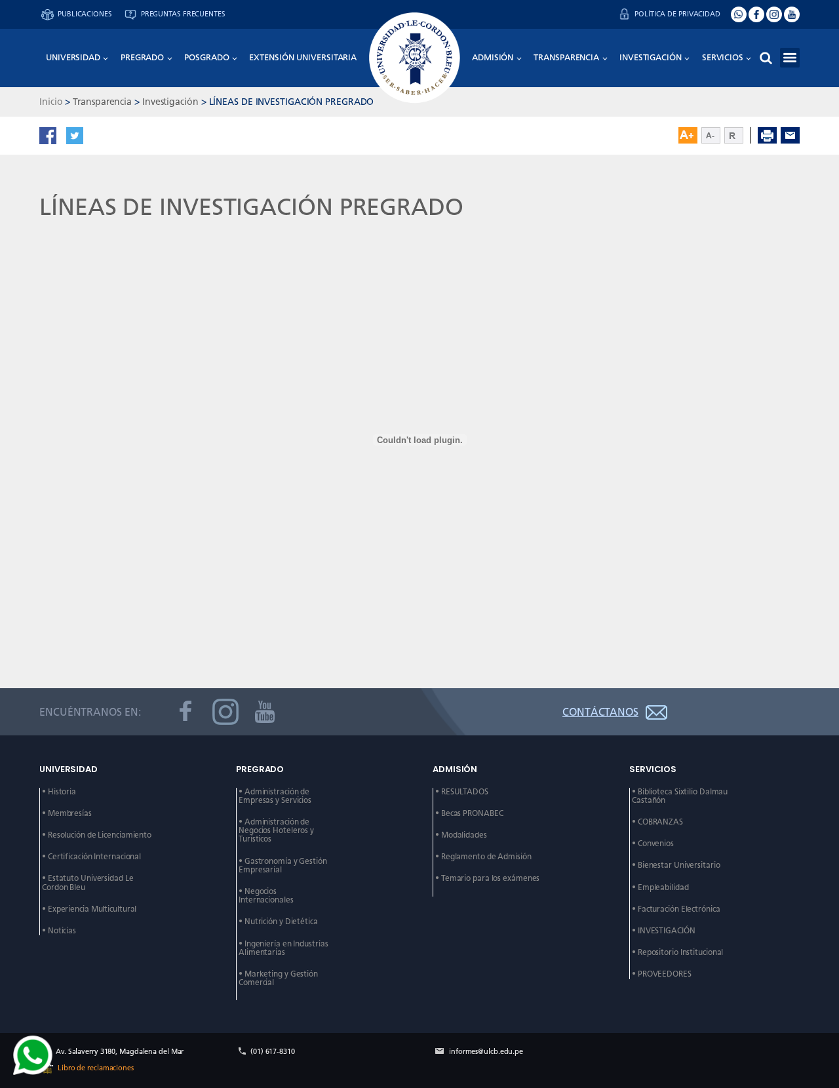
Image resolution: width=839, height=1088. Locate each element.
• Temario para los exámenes (487, 878)
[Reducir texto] (710, 135)
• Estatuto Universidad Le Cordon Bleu (88, 882)
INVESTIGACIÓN (650, 57)
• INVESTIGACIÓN (663, 931)
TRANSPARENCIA (566, 57)
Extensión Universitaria (303, 57)
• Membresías (67, 813)
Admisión (492, 57)
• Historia (59, 792)
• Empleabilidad (660, 888)
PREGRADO (142, 57)
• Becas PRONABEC (469, 813)
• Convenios (653, 844)
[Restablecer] (737, 135)
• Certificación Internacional (91, 857)
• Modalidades (461, 835)
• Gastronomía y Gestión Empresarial (284, 865)
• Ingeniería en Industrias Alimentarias (284, 948)
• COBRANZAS (657, 822)
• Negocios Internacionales (266, 895)
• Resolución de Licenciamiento (96, 835)
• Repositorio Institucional (677, 952)
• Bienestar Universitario (676, 865)
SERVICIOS (722, 57)
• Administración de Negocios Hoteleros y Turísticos (277, 831)
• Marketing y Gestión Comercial (279, 978)
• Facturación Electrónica (676, 909)
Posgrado (206, 57)
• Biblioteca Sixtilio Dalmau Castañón (681, 796)
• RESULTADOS (461, 792)
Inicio (50, 101)
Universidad (73, 57)
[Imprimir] (767, 135)
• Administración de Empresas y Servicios (275, 796)
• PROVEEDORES (662, 974)
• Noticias (59, 931)
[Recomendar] (790, 135)
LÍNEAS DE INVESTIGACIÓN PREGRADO (291, 101)
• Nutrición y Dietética (278, 922)
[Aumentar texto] (687, 135)
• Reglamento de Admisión (483, 857)
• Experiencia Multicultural (89, 909)
